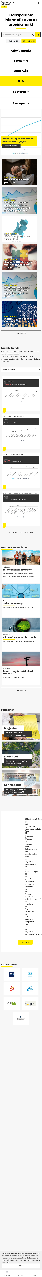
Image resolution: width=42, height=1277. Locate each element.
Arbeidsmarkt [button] (9, 370)
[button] (38, 3)
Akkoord (21, 1266)
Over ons (13, 41)
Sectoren (19, 92)
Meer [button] (35, 1275)
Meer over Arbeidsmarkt (21, 533)
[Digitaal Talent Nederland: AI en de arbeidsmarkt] (19, 314)
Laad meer (21, 333)
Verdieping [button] (21, 1275)
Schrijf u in (29, 41)
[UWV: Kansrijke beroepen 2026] (19, 172)
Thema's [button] (7, 1275)
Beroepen (20, 103)
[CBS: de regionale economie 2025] (19, 229)
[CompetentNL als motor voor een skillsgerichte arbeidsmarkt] (19, 257)
